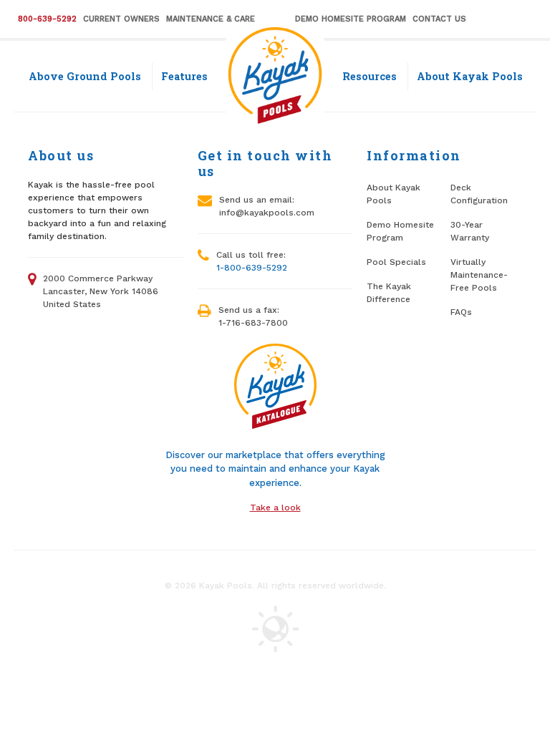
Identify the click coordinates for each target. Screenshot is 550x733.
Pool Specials (396, 262)
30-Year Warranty (469, 231)
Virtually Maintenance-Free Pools (479, 275)
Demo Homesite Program (350, 19)
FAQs (461, 312)
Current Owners (121, 19)
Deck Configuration (479, 194)
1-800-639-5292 (251, 268)
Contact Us (439, 19)
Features (184, 76)
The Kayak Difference (389, 292)
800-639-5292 (47, 19)
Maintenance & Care (210, 19)
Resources (369, 76)
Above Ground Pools (85, 76)
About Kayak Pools (470, 76)
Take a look (275, 508)
